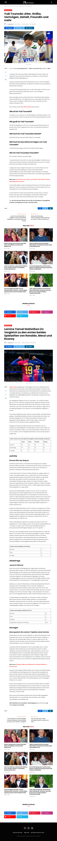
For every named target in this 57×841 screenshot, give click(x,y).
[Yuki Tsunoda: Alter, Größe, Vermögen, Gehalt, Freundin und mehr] (28, 47)
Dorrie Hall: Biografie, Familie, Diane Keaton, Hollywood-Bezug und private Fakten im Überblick (40, 267)
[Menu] (6, 2)
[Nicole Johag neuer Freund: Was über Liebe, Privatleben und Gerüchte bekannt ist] (16, 235)
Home (5, 6)
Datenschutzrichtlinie (37, 832)
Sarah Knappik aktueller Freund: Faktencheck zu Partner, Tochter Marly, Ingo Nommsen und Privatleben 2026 (15, 290)
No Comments (26, 24)
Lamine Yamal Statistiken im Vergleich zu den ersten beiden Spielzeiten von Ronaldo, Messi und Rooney (16, 218)
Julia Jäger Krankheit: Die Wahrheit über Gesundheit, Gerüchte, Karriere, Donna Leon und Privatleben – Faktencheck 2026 (40, 291)
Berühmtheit (8, 10)
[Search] (51, 2)
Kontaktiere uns (17, 832)
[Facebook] (5, 72)
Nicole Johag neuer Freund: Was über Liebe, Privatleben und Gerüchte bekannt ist (15, 245)
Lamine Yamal (13, 387)
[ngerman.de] (28, 2)
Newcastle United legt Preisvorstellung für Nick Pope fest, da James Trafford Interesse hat (40, 217)
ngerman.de (10, 24)
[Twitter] (5, 76)
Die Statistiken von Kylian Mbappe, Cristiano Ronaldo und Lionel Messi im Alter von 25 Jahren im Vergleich (16, 720)
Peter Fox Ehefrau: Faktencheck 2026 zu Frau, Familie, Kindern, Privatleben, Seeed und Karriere (15, 267)
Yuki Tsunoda (27, 107)
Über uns (26, 832)
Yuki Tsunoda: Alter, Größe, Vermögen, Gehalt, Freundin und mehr (40, 720)
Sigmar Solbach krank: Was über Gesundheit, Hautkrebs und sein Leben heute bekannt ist (40, 245)
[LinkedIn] (5, 79)
